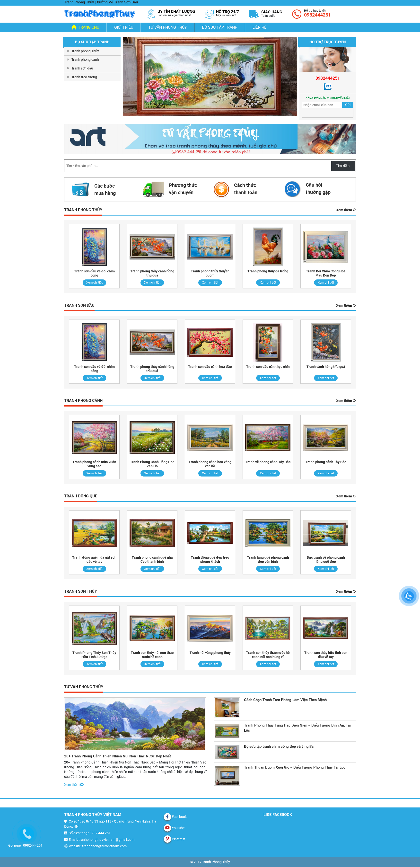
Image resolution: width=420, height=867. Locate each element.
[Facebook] (167, 816)
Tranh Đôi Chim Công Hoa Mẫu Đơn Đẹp (326, 273)
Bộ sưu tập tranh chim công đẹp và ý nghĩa (279, 746)
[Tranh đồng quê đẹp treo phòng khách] (210, 533)
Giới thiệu (123, 27)
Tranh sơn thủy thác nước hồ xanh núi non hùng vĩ (268, 655)
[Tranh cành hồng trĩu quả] (325, 342)
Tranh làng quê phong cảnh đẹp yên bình (268, 559)
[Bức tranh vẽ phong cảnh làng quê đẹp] (325, 533)
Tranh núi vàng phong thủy (210, 653)
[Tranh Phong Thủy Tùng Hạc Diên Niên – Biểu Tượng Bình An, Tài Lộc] (227, 731)
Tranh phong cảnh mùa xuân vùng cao (94, 464)
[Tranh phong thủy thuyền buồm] (210, 247)
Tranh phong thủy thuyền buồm (210, 273)
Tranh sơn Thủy (80, 591)
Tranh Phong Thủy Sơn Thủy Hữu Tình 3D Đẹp (94, 655)
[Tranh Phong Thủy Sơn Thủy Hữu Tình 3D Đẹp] (94, 628)
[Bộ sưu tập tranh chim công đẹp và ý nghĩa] (227, 752)
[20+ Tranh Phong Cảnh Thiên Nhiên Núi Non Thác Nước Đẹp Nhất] (135, 724)
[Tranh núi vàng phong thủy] (210, 628)
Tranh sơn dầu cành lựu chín (268, 367)
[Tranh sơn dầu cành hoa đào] (210, 342)
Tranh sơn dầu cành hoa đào (210, 367)
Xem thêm (344, 210)
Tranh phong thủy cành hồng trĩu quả (152, 273)
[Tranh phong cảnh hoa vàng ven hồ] (210, 437)
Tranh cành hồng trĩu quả (325, 367)
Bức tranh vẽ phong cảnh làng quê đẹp (326, 559)
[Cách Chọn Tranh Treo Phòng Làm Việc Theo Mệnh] (227, 707)
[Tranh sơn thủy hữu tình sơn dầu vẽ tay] (325, 628)
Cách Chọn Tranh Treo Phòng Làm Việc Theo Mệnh (285, 700)
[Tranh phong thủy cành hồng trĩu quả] (152, 247)
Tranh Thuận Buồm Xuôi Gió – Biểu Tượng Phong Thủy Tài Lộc (294, 767)
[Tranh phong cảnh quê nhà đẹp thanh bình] (152, 533)
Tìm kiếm (343, 166)
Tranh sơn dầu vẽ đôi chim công (94, 273)
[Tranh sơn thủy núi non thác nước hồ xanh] (152, 628)
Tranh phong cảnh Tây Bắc (325, 462)
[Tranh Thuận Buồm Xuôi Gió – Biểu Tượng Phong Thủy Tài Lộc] (227, 775)
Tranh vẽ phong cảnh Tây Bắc (267, 462)
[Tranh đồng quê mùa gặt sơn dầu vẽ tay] (94, 533)
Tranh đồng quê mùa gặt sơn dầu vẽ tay (94, 559)
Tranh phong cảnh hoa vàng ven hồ (210, 464)
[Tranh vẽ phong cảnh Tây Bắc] (267, 437)
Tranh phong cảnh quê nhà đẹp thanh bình (152, 559)
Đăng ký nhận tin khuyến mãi (328, 98)
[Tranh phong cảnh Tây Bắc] (325, 437)
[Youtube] (167, 828)
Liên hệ (259, 27)
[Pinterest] (167, 839)
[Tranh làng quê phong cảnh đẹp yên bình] (267, 533)
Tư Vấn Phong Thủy (167, 27)
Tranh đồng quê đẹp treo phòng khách (210, 559)
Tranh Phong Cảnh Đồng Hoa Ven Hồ (152, 464)
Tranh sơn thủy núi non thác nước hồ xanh (152, 655)
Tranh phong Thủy (85, 51)
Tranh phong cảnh (85, 59)
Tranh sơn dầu (82, 68)
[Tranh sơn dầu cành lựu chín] (267, 342)
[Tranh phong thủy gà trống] (267, 247)
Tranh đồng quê (80, 496)
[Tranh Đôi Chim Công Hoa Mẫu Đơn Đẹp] (325, 247)
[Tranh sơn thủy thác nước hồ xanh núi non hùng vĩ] (267, 628)
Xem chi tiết (94, 282)
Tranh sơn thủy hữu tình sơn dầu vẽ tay (325, 655)
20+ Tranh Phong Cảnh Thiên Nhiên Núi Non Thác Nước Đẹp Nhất (117, 756)
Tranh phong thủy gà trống (267, 271)
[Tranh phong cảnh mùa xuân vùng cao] (94, 437)
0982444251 (317, 15)
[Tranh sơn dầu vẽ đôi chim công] (94, 247)
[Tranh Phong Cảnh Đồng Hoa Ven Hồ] (152, 437)
